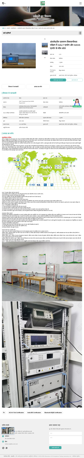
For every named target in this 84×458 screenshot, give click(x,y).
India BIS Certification (34, 412)
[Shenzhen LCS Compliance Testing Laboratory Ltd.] (42, 3)
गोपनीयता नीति (7, 456)
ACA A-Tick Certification (16, 412)
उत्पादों (8, 28)
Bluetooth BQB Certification (53, 412)
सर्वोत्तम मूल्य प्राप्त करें (58, 80)
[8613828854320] (6, 448)
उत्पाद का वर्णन (38, 86)
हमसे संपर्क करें (55, 447)
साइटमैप (12, 456)
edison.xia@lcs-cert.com (11, 444)
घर (4, 28)
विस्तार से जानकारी (13, 86)
